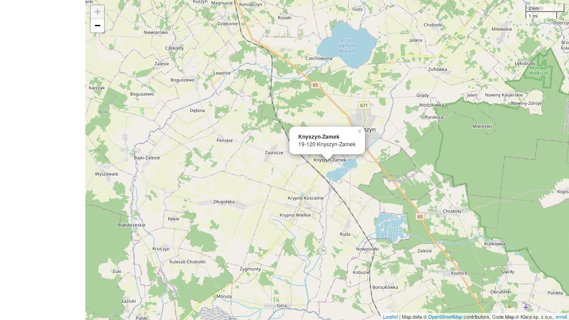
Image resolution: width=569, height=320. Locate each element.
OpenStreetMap (445, 316)
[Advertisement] (42, 160)
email (561, 316)
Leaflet (390, 316)
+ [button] (97, 11)
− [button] (97, 25)
